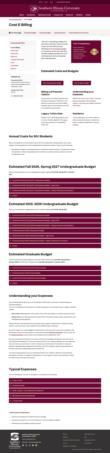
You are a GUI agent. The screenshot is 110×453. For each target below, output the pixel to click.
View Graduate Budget (81, 83)
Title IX (65, 443)
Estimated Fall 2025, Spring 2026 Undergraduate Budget (31, 215)
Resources (14, 56)
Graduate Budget (45, 33)
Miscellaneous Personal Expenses (23, 395)
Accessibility (88, 443)
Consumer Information (17, 59)
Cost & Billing (28, 19)
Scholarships (14, 65)
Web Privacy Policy (89, 434)
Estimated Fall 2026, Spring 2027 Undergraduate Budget (31, 180)
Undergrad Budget (30, 33)
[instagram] (26, 445)
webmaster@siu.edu (35, 442)
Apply (41, 2)
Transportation (17, 401)
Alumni (88, 15)
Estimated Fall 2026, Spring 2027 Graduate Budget (29, 278)
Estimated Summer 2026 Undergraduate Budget (28, 230)
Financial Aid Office (16, 19)
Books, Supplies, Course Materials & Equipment (28, 390)
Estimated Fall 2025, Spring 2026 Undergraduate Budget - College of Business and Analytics (42, 225)
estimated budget (59, 49)
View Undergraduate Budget (52, 83)
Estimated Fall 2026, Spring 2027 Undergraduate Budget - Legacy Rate (35, 185)
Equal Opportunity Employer (71, 440)
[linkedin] (36, 445)
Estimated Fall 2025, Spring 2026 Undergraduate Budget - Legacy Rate (35, 220)
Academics (31, 15)
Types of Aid (14, 53)
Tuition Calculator (17, 335)
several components (79, 101)
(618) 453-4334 (18, 95)
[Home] (15, 441)
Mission (65, 434)
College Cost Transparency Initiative (79, 54)
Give (51, 2)
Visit (46, 2)
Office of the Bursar (50, 101)
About (22, 15)
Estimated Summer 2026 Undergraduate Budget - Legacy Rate (33, 235)
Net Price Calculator (56, 332)
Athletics (79, 15)
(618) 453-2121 (30, 439)
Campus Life (58, 15)
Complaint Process (89, 440)
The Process (14, 50)
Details (14, 195)
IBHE (85, 437)
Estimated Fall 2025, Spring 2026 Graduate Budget (29, 268)
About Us (13, 68)
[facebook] (23, 445)
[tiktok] (30, 445)
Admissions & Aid (44, 15)
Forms (12, 62)
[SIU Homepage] (55, 9)
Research (69, 15)
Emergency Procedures (69, 446)
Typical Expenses (60, 33)
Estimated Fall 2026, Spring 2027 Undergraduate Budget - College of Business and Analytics (42, 190)
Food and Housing (18, 385)
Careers (65, 437)
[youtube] (33, 445)
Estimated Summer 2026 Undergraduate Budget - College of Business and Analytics (40, 241)
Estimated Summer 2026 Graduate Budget (26, 273)
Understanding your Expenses (79, 33)
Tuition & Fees (17, 380)
